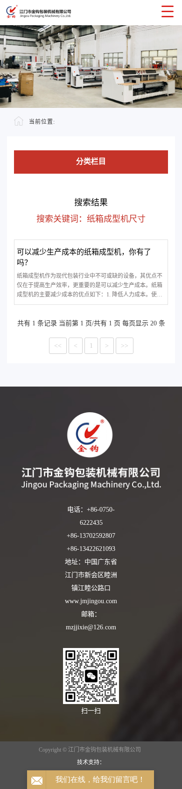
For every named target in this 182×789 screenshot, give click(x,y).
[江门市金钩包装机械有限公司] (91, 450)
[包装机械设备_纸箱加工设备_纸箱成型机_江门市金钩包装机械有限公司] (91, 9)
